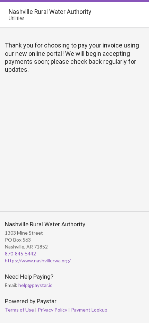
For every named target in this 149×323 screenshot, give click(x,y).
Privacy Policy (52, 310)
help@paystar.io (35, 285)
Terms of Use (19, 310)
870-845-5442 (20, 253)
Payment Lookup (89, 310)
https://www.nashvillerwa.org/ (38, 260)
